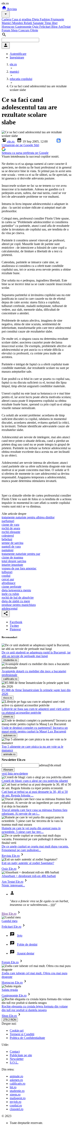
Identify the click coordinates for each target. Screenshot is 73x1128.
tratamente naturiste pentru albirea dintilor (28, 517)
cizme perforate (11, 586)
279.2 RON (9, 1019)
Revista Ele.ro (11, 855)
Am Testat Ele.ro (12, 881)
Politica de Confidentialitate (27, 1038)
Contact (15, 1051)
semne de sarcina (12, 543)
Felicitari (45, 26)
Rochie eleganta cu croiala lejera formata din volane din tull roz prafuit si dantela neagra (35, 1008)
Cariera (7, 19)
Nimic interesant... (13, 885)
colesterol (8, 535)
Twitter (14, 625)
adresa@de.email (50, 765)
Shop (14, 30)
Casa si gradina (22, 19)
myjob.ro (15, 1101)
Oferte (34, 30)
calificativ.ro (17, 1083)
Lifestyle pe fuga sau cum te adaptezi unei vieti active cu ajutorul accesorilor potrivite (36, 710)
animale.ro (16, 1076)
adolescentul (9, 608)
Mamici (7, 23)
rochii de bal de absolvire (18, 597)
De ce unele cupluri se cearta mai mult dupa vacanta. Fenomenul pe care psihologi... (35, 848)
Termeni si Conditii (22, 1034)
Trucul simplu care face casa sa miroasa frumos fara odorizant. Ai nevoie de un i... (34, 811)
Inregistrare (17, 57)
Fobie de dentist (27, 944)
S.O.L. (14, 1062)
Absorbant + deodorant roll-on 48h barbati (29, 876)
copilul (6, 575)
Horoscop (8, 26)
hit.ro (13, 1087)
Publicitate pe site (21, 1055)
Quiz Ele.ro (9, 868)
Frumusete (57, 19)
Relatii (28, 23)
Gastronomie (23, 26)
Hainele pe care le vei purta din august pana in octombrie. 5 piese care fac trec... (31, 830)
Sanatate (38, 23)
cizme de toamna (12, 557)
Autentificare (18, 53)
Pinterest (15, 629)
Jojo (19, 935)
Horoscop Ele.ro (12, 982)
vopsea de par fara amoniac (19, 568)
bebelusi (7, 539)
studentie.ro (17, 1091)
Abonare (8, 769)
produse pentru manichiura (19, 605)
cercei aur (8, 579)
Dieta (36, 19)
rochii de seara (11, 528)
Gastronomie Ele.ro (14, 995)
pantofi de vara (11, 546)
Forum (6, 30)
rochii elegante (11, 532)
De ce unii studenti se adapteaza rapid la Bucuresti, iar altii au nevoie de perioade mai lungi (36, 654)
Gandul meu (9, 921)
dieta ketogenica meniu (16, 590)
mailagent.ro (18, 1098)
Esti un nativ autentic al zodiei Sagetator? (28, 863)
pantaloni (7, 550)
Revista (11, 9)
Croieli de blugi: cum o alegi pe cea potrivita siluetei (35, 781)
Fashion (45, 19)
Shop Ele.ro (9, 1015)
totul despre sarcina (14, 561)
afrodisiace (8, 583)
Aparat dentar (25, 953)
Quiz (35, 26)
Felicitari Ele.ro (11, 926)
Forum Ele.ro (10, 962)
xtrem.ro (15, 1094)
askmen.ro (16, 1080)
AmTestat (64, 26)
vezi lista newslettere (15, 773)
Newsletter (17, 1059)
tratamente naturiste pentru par (21, 553)
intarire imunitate (12, 564)
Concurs (24, 30)
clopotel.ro (16, 1109)
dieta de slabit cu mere (16, 601)
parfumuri (8, 521)
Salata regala (10, 990)
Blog (54, 26)
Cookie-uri (17, 1030)
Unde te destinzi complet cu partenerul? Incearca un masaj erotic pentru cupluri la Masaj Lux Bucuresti (35, 729)
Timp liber (51, 23)
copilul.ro (16, 1105)
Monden (18, 23)
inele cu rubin (10, 594)
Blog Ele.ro (9, 913)
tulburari (7, 572)
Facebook (16, 622)
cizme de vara (10, 524)
